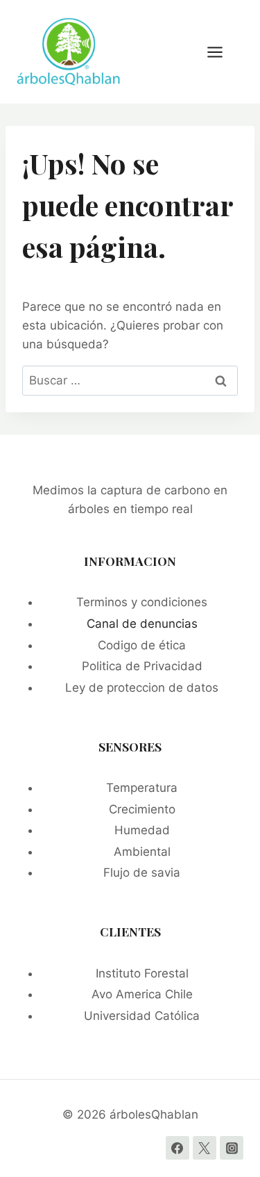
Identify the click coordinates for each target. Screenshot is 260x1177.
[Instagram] (231, 1148)
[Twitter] (204, 1148)
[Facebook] (177, 1148)
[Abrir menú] (221, 52)
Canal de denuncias (142, 624)
